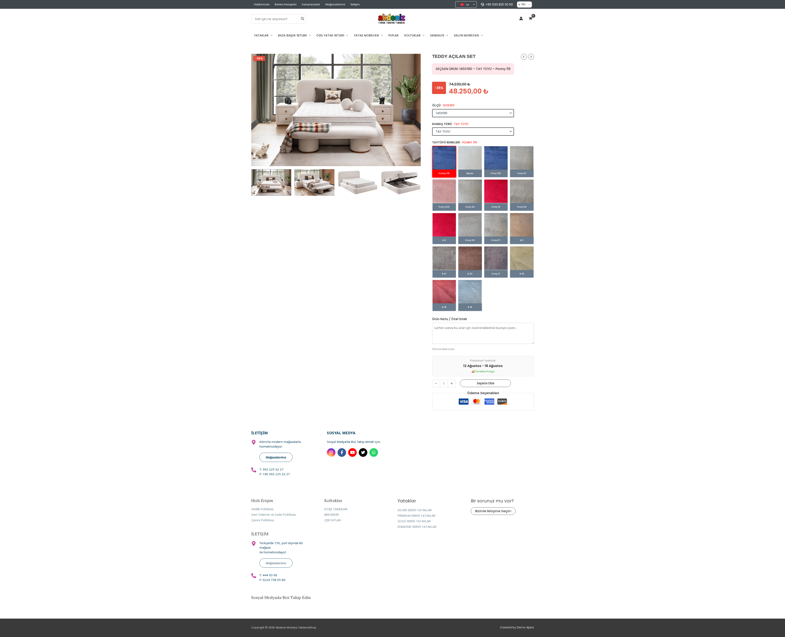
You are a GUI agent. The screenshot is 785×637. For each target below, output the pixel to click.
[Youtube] (352, 452)
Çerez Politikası (262, 520)
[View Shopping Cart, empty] (530, 19)
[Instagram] (331, 452)
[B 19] (521, 258)
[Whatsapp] (373, 452)
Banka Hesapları (286, 4)
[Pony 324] (444, 191)
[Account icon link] (521, 18)
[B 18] (444, 291)
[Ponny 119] (444, 158)
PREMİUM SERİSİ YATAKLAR (416, 515)
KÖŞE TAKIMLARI (335, 509)
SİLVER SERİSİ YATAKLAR (415, 510)
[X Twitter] (363, 452)
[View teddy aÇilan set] (271, 182)
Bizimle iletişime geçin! (493, 511)
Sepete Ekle (485, 383)
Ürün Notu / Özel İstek (449, 319)
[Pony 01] (521, 158)
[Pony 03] (521, 191)
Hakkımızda (261, 4)
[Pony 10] (496, 191)
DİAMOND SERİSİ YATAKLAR (417, 526)
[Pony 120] (496, 158)
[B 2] (521, 224)
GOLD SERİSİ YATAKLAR (414, 521)
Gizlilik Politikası (262, 509)
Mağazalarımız (335, 4)
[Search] (302, 19)
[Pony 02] (470, 191)
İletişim (355, 4)
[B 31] (444, 258)
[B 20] (470, 258)
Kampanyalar (311, 4)
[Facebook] (342, 452)
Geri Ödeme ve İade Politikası (273, 514)
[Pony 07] (496, 224)
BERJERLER (331, 514)
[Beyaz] (470, 158)
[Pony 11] (496, 258)
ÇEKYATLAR (332, 520)
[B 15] (470, 291)
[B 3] (444, 224)
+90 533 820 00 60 (499, 4)
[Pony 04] (470, 224)
